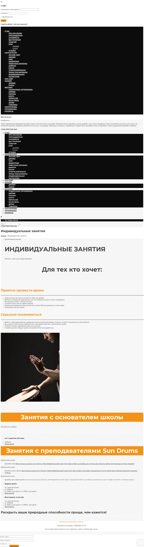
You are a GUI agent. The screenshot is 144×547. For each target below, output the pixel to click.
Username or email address (10, 9)
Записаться (9, 444)
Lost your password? (21, 24)
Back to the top (6, 117)
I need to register (6, 24)
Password (5, 13)
